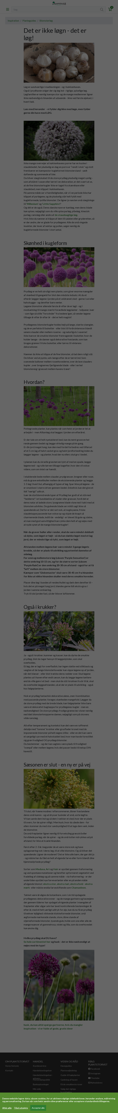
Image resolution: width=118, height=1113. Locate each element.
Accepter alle (38, 1108)
